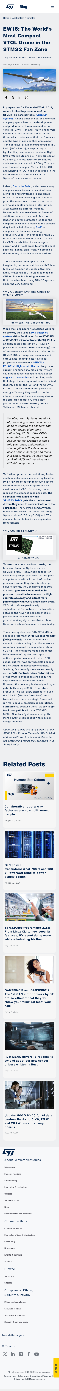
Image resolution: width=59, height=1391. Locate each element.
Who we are (9, 1167)
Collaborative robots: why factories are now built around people (27, 810)
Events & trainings (13, 1255)
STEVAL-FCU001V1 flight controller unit (23, 364)
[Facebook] (6, 97)
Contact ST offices (13, 1228)
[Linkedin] (20, 97)
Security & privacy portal (16, 1322)
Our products (44, 57)
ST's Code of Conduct (14, 1315)
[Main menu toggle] (52, 6)
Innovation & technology (16, 1187)
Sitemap (8, 1283)
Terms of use (10, 1376)
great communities (17, 377)
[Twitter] (13, 97)
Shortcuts (9, 1276)
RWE (39, 227)
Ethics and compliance (15, 1302)
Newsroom (9, 1248)
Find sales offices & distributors (19, 1235)
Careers (8, 1194)
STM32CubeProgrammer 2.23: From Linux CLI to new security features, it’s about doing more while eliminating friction (28, 933)
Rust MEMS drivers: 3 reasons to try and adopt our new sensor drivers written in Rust (29, 1060)
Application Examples (14, 57)
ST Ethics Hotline (12, 1309)
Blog (6, 1207)
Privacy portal (21, 1379)
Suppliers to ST (11, 1200)
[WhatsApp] (26, 97)
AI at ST (8, 1262)
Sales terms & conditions (30, 1376)
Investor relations (12, 1174)
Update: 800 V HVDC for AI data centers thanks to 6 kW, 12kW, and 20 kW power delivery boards (28, 1121)
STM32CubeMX (12, 500)
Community (9, 1242)
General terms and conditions (18, 1214)
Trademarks (49, 1376)
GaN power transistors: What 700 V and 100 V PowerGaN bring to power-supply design (29, 871)
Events (31, 57)
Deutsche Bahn (22, 186)
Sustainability (10, 1181)
